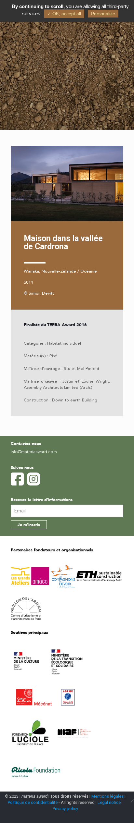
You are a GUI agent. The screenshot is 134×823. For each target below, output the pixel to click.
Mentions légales (107, 796)
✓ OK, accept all (64, 13)
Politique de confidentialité (33, 802)
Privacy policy (65, 808)
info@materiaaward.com (34, 452)
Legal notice (109, 802)
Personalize (103, 13)
